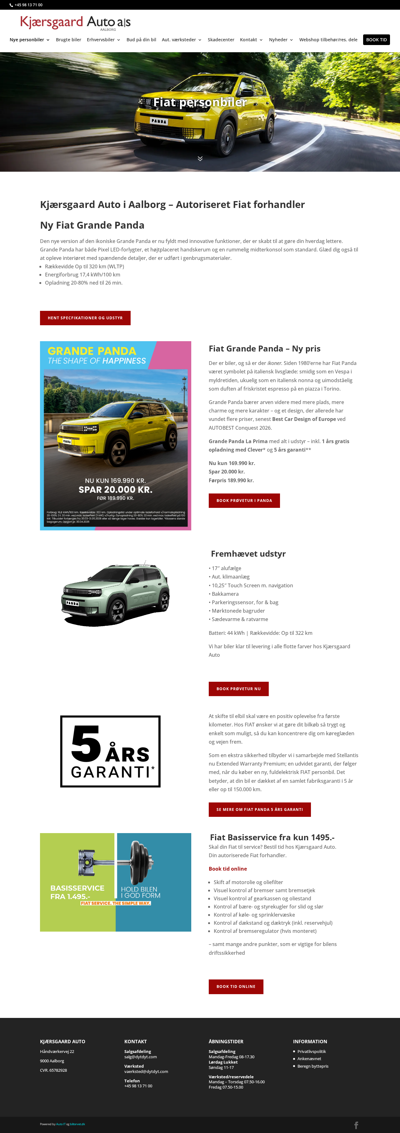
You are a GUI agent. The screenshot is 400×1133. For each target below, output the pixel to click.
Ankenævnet (309, 1058)
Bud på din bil (141, 40)
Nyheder (278, 40)
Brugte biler (68, 40)
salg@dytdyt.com (140, 1054)
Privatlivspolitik (312, 1051)
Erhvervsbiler (101, 40)
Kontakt (248, 40)
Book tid (376, 40)
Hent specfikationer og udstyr (85, 318)
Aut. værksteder (179, 40)
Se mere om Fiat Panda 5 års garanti (260, 809)
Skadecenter (221, 40)
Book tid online (228, 868)
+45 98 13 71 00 (28, 5)
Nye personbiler (27, 40)
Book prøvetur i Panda (244, 500)
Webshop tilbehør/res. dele (328, 40)
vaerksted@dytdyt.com (146, 1068)
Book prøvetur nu (239, 688)
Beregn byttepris (313, 1066)
